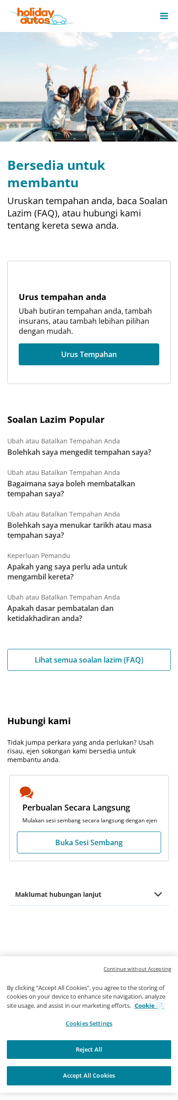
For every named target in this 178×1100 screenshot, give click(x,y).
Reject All (89, 1049)
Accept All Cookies (89, 1075)
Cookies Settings (89, 1023)
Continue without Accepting (137, 968)
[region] (89, 1024)
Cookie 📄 (149, 1005)
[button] (164, 16)
